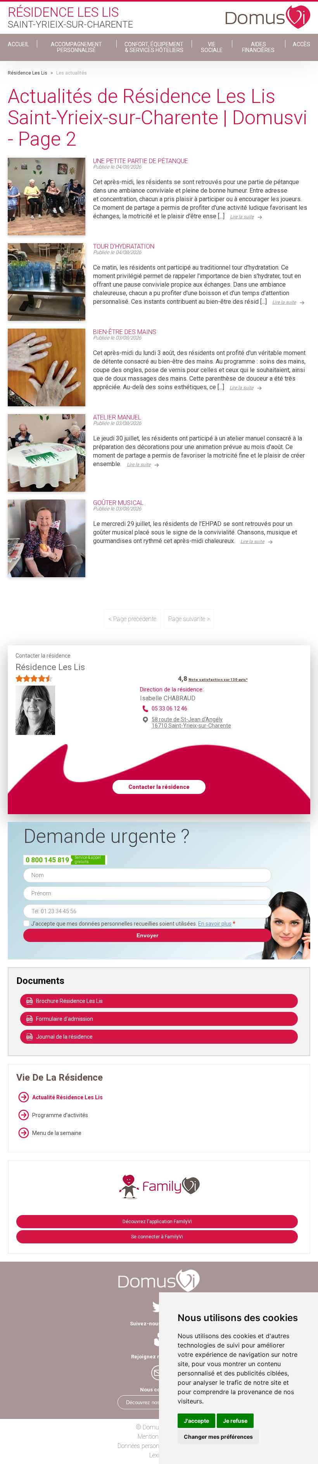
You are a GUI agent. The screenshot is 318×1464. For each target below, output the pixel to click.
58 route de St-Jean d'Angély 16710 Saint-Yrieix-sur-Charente (191, 722)
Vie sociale (212, 47)
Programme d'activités (60, 1115)
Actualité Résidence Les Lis (67, 1097)
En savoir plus (215, 924)
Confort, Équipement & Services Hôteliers (153, 47)
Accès (301, 44)
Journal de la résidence (64, 1037)
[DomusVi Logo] (268, 13)
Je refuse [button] (235, 1420)
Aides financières (258, 47)
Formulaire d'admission (64, 1019)
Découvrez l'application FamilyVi (157, 1221)
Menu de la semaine (56, 1133)
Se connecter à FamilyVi (157, 1236)
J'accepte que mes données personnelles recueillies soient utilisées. (133, 924)
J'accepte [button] (196, 1420)
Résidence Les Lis (27, 73)
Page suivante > (189, 619)
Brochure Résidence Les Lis (69, 1001)
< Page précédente (132, 619)
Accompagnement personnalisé (76, 47)
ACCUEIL (18, 44)
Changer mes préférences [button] (218, 1436)
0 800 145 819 (47, 860)
